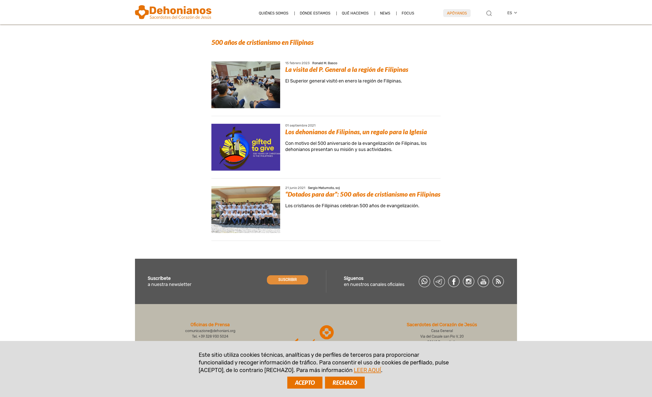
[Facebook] (454, 281)
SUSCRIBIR (287, 280)
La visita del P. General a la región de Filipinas (346, 69)
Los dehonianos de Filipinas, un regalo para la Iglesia (356, 131)
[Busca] (489, 13)
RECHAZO (345, 382)
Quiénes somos (273, 13)
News (385, 13)
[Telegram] (439, 281)
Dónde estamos (315, 13)
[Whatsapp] (424, 281)
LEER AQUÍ (367, 370)
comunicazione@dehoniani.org (210, 331)
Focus (408, 13)
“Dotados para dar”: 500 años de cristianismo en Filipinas (362, 194)
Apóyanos (457, 13)
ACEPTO (305, 382)
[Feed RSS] (498, 281)
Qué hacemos (355, 13)
